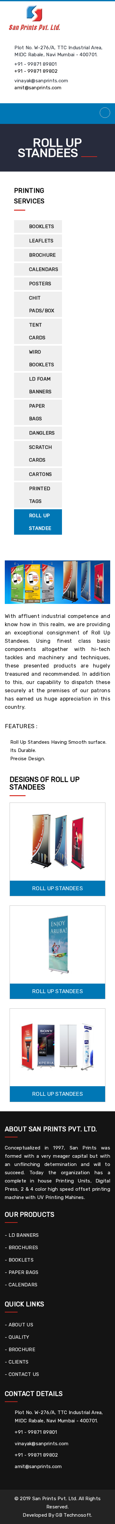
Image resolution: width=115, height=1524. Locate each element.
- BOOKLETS (19, 1260)
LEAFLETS (41, 241)
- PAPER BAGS (22, 1272)
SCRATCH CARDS (40, 453)
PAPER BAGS (37, 412)
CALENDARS (43, 269)
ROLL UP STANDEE (40, 522)
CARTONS (40, 474)
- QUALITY (17, 1337)
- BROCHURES (21, 1247)
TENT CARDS (37, 331)
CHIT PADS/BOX (41, 304)
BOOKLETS (41, 226)
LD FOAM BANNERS (40, 385)
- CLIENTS (17, 1362)
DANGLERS (42, 433)
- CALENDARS (21, 1285)
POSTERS (40, 284)
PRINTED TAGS (39, 495)
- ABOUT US (19, 1325)
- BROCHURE (20, 1349)
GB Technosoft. (74, 1515)
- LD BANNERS (22, 1235)
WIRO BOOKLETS (41, 358)
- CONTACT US (22, 1374)
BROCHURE (42, 255)
